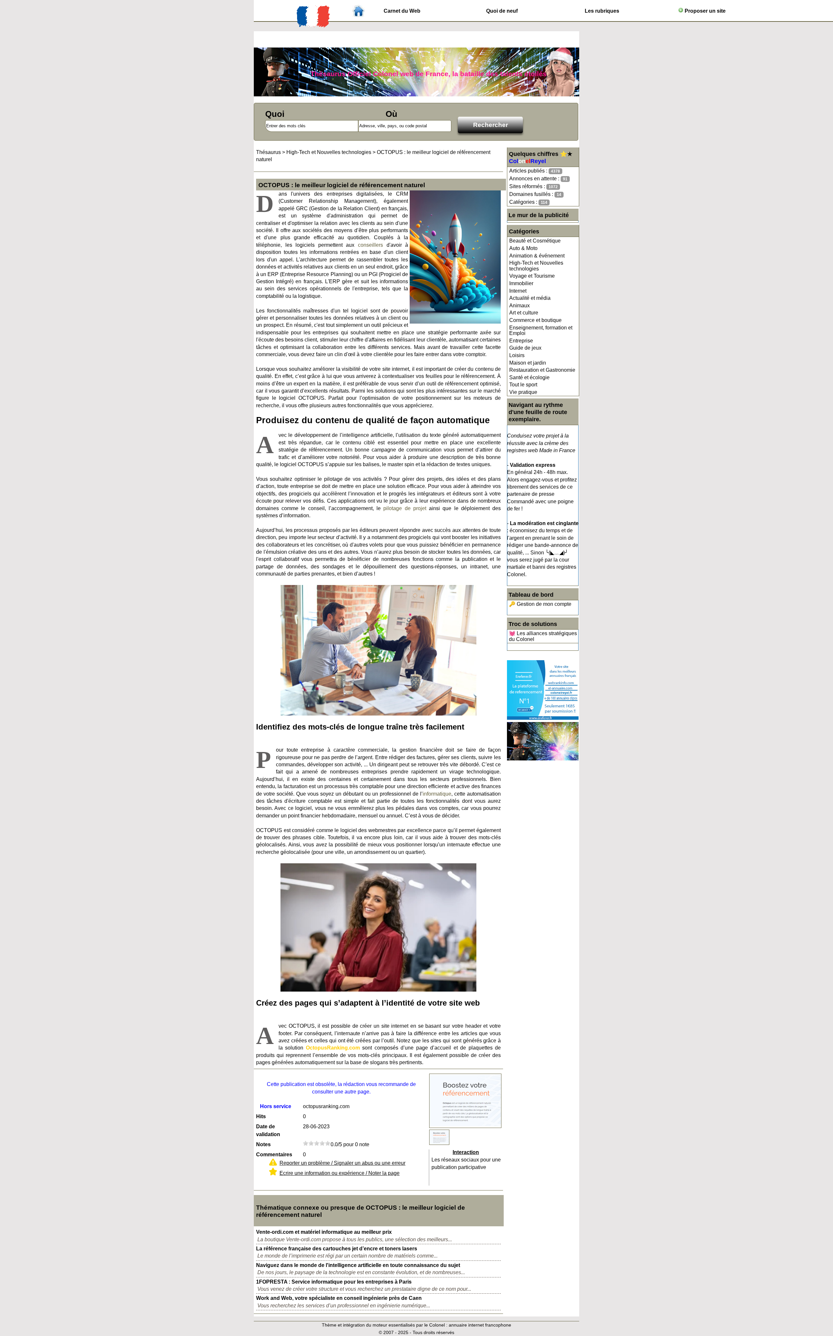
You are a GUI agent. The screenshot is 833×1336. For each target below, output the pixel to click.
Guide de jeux (525, 348)
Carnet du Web (402, 11)
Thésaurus (268, 152)
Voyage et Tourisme (532, 276)
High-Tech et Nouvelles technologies (536, 265)
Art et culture (523, 312)
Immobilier (521, 283)
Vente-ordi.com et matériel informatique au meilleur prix (324, 1232)
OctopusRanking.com (333, 1048)
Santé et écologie (529, 377)
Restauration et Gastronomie (542, 370)
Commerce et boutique (535, 320)
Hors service (275, 1106)
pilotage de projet (404, 508)
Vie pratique (523, 392)
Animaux (519, 305)
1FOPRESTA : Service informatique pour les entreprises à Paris (334, 1282)
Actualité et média (530, 298)
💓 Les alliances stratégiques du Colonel (543, 636)
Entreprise (521, 340)
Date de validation (268, 1130)
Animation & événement (537, 255)
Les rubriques (602, 11)
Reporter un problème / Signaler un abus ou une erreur (342, 1163)
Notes (263, 1144)
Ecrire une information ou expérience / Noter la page (340, 1173)
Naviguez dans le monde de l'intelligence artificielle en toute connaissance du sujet (358, 1265)
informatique (437, 794)
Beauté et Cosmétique (535, 241)
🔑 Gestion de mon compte (540, 604)
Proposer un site (704, 11)
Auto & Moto (523, 248)
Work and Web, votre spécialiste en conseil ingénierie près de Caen (339, 1298)
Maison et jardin (527, 363)
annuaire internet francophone (480, 1325)
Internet (517, 291)
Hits (261, 1116)
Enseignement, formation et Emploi (540, 330)
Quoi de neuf (502, 11)
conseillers (370, 245)
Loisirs (517, 355)
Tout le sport (523, 384)
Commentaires (274, 1154)
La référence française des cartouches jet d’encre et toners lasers (336, 1248)
